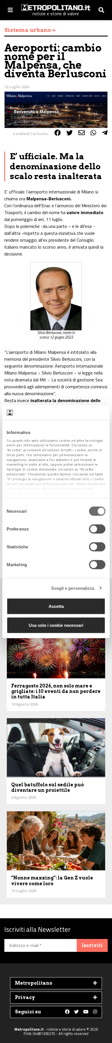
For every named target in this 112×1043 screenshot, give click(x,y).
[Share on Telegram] (105, 133)
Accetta (56, 606)
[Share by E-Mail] (81, 133)
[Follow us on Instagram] (95, 1012)
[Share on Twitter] (69, 133)
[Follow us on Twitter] (76, 1012)
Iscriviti (92, 945)
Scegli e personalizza (72, 587)
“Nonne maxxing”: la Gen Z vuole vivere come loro (52, 880)
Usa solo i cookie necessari (56, 625)
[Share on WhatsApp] (93, 133)
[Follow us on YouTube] (85, 1012)
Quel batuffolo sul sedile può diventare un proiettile (47, 787)
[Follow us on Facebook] (67, 1012)
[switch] (97, 529)
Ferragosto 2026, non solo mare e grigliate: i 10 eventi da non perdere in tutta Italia (56, 691)
